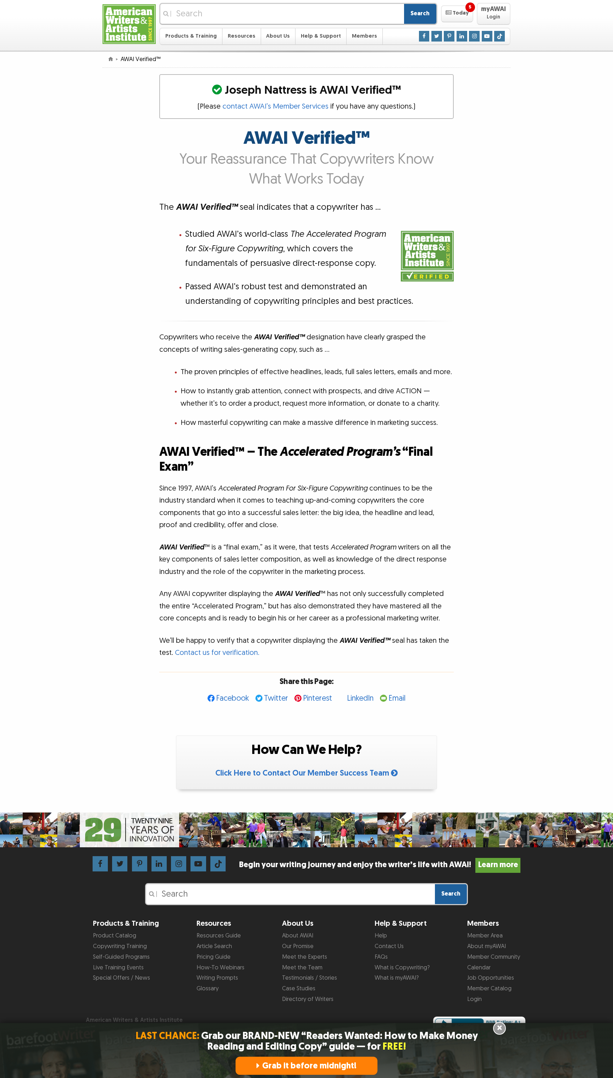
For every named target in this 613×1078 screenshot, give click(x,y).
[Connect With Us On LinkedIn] (462, 36)
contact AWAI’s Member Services (275, 106)
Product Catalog (114, 936)
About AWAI (297, 936)
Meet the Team (302, 968)
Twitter (276, 698)
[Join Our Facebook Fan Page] (424, 36)
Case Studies (298, 988)
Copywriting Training (120, 946)
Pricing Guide (214, 957)
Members (364, 36)
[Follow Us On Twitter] (436, 36)
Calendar (479, 968)
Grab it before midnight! (309, 1065)
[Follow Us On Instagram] (474, 36)
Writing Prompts (217, 978)
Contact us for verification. (217, 652)
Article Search (214, 946)
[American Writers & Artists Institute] (129, 23)
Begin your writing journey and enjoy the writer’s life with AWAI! (378, 865)
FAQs (381, 957)
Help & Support (321, 36)
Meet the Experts (304, 957)
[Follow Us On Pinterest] (449, 36)
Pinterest (317, 698)
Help (381, 936)
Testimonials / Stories (309, 978)
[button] (457, 13)
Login (474, 999)
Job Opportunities (490, 978)
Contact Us (389, 946)
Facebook (232, 698)
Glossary (208, 988)
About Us (278, 36)
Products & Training (191, 36)
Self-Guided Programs (121, 957)
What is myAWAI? (397, 978)
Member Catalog (489, 988)
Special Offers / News (121, 978)
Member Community (493, 957)
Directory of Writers (307, 999)
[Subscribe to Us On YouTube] (487, 36)
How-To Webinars (220, 968)
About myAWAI (486, 946)
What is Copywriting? (402, 968)
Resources (241, 36)
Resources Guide (219, 936)
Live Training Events (118, 968)
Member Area (485, 936)
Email (396, 698)
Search (420, 13)
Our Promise (298, 946)
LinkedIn (360, 698)
